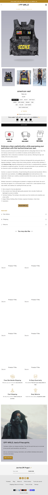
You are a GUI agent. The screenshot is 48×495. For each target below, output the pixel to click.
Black (21, 100)
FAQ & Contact (27, 481)
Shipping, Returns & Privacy (16, 484)
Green (14, 102)
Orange (28, 102)
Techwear (8, 481)
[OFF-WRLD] (23, 5)
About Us (19, 481)
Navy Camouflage (23, 107)
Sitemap (36, 484)
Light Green (28, 105)
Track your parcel (37, 481)
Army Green (21, 102)
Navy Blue (32, 100)
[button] (3, 77)
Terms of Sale (28, 484)
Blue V (26, 100)
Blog (14, 481)
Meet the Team (8, 457)
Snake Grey (15, 100)
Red (17, 105)
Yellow (21, 105)
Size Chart (25, 111)
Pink (32, 102)
